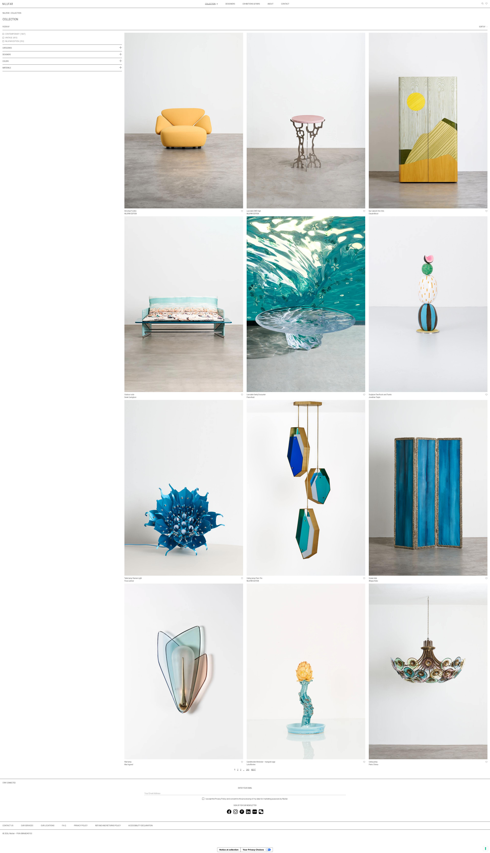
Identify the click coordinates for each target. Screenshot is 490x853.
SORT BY (482, 27)
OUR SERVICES (27, 826)
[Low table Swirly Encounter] (306, 304)
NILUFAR (6, 13)
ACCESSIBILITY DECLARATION (140, 826)
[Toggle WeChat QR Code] (261, 811)
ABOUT (270, 4)
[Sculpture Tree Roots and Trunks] (428, 304)
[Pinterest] (242, 811)
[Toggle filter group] (120, 47)
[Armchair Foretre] (183, 120)
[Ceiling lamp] (428, 671)
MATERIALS (7, 68)
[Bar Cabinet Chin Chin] (428, 120)
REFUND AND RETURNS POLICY (108, 826)
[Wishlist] (486, 4)
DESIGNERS (230, 4)
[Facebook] (229, 811)
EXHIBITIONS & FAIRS (251, 4)
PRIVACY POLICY (81, 826)
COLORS (6, 61)
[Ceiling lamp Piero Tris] (306, 488)
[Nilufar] (8, 4)
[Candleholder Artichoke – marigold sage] (306, 671)
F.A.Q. (64, 826)
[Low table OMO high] (306, 120)
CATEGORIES (7, 48)
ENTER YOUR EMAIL (245, 788)
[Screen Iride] (428, 488)
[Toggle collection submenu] (217, 3)
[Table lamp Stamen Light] (183, 488)
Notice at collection (228, 849)
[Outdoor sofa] (183, 304)
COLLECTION (210, 4)
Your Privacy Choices (253, 849)
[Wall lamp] (183, 671)
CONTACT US (8, 826)
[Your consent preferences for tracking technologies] (485, 848)
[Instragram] (235, 811)
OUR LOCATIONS (47, 826)
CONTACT (285, 4)
